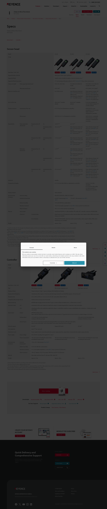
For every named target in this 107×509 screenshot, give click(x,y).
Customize (52, 262)
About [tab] (75, 247)
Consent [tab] (32, 247)
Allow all (74, 262)
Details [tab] (53, 247)
